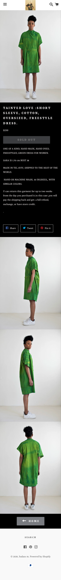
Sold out (27, 139)
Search (30, 537)
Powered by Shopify (40, 556)
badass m (24, 556)
